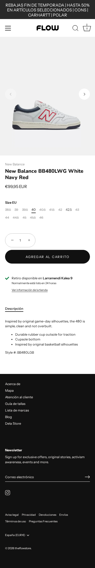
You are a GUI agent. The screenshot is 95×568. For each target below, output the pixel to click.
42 (60, 210)
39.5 (25, 210)
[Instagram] (7, 492)
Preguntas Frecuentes (43, 521)
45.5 (33, 217)
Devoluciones (47, 515)
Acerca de (12, 384)
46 (41, 217)
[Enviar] (87, 476)
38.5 (8, 210)
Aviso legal (12, 515)
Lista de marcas (17, 410)
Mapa (9, 390)
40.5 (42, 210)
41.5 (51, 210)
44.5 (16, 217)
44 (7, 217)
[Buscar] (75, 29)
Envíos (63, 515)
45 (24, 217)
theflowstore (23, 548)
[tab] (16, 308)
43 (77, 210)
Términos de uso (15, 521)
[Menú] (8, 28)
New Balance (15, 164)
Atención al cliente (19, 397)
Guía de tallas (15, 404)
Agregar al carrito (47, 257)
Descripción (14, 308)
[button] (10, 94)
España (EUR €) (15, 535)
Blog (8, 417)
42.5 (69, 210)
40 (33, 210)
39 (16, 210)
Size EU (10, 202)
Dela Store (13, 423)
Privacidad (29, 515)
